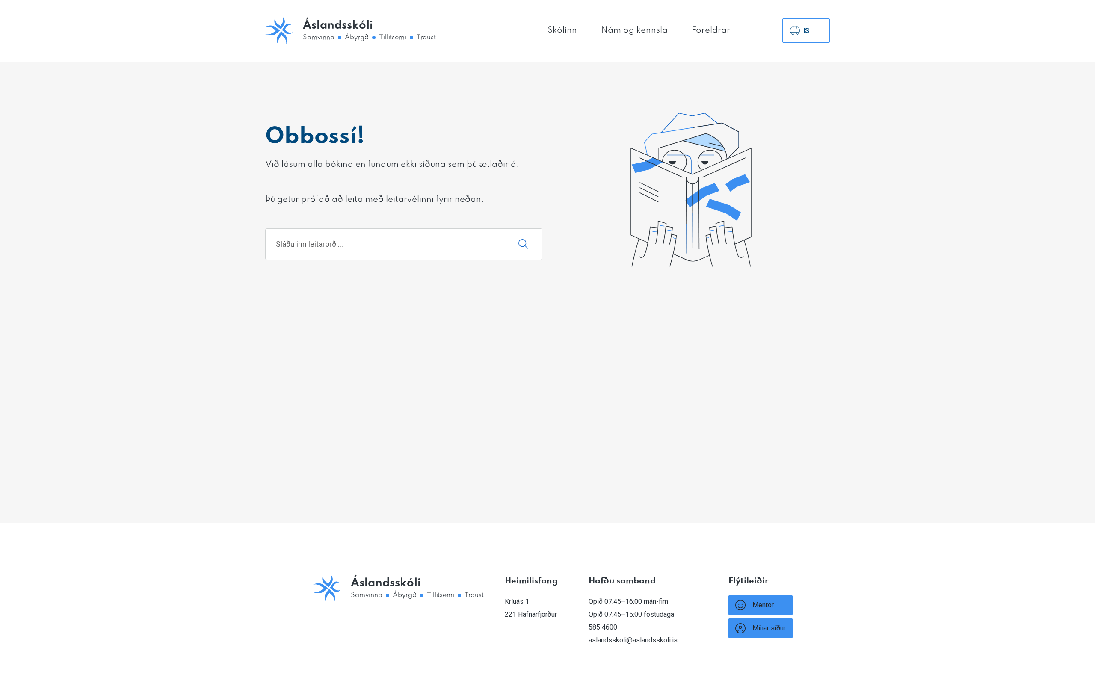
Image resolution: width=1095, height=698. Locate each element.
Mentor (763, 605)
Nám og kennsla (634, 30)
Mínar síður (769, 628)
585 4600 (603, 627)
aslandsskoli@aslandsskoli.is (633, 640)
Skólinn (562, 30)
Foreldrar (711, 30)
